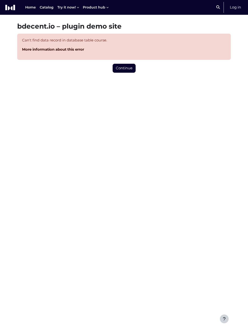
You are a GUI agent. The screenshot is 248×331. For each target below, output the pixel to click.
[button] (218, 7)
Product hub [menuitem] (94, 7)
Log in (235, 7)
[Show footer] (224, 319)
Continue (124, 68)
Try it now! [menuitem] (66, 7)
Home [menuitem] (30, 7)
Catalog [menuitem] (47, 7)
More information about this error (53, 49)
